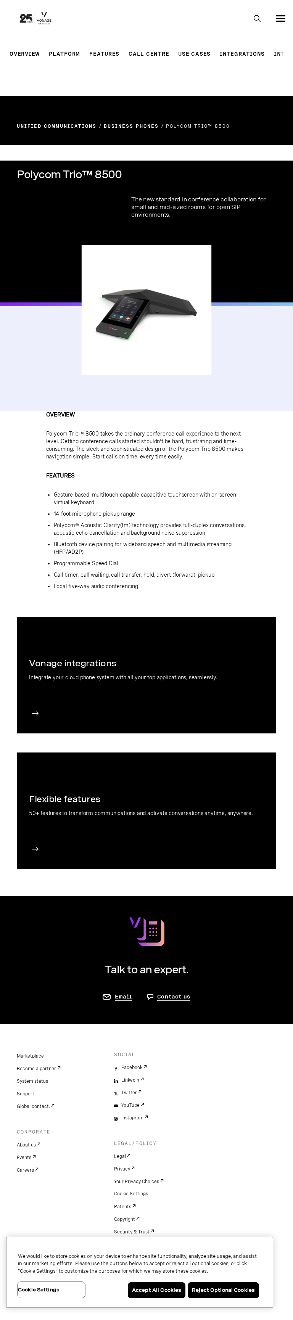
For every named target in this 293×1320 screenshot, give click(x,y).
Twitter (129, 1092)
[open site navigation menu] (280, 18)
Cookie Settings (131, 1193)
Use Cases (194, 54)
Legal (120, 1156)
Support (25, 1094)
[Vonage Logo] (35, 19)
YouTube (130, 1105)
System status (32, 1081)
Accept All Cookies (156, 1290)
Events (24, 1157)
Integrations (242, 54)
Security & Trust (132, 1232)
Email (123, 997)
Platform (64, 54)
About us (26, 1145)
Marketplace (30, 1056)
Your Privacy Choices (136, 1181)
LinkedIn (130, 1080)
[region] (139, 1272)
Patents (122, 1206)
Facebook (131, 1067)
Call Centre (149, 54)
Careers (25, 1170)
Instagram (132, 1118)
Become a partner (36, 1068)
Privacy (122, 1169)
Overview (25, 54)
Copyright (124, 1219)
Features (104, 54)
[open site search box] (257, 19)
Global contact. (33, 1106)
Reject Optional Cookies (223, 1290)
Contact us (174, 997)
